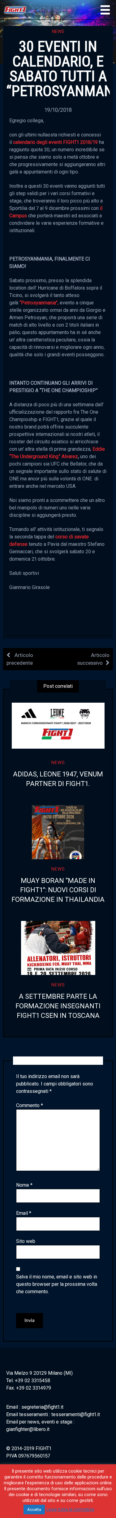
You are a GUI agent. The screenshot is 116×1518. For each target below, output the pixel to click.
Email (23, 1213)
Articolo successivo (93, 659)
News (58, 31)
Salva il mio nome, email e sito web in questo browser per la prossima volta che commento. (56, 1284)
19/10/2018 (58, 110)
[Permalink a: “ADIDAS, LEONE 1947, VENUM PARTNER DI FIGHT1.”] (58, 726)
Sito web (25, 1241)
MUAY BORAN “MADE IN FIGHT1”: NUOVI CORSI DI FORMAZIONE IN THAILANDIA (58, 890)
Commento (29, 1105)
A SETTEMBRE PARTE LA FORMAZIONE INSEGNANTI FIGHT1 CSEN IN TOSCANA (58, 1006)
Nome (24, 1185)
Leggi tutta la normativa (70, 1509)
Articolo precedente (19, 659)
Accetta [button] (34, 1509)
